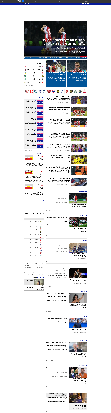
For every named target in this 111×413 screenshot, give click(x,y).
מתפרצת (83, 57)
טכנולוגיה (43, 1)
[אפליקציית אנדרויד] (28, 4)
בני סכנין (26, 263)
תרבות (67, 1)
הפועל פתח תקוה (27, 267)
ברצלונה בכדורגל (40, 265)
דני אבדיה (48, 20)
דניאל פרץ (37, 20)
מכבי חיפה (66, 20)
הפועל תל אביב (60, 20)
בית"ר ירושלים (53, 20)
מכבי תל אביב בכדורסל (28, 272)
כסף (60, 1)
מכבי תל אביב (76, 20)
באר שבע (71, 20)
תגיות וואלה (41, 261)
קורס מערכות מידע (30, 285)
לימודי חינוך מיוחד (39, 285)
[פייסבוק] (23, 4)
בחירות (71, 1)
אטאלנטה (41, 263)
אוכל (56, 1)
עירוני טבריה (36, 274)
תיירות (48, 1)
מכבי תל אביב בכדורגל (38, 272)
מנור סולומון (43, 20)
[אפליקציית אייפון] (27, 4)
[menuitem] (79, 1)
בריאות (52, 1)
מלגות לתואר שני (30, 287)
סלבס (63, 1)
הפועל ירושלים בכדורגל (39, 267)
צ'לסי (33, 274)
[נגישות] (2, 1)
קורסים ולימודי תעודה (29, 289)
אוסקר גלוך (26, 20)
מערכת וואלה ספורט (60, 102)
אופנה (38, 1)
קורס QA (41, 287)
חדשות (80, 1)
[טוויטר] (25, 4)
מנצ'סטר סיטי (41, 274)
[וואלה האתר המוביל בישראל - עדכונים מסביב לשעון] (85, 1)
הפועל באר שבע (28, 265)
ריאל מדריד (30, 274)
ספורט (76, 1)
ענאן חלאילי (32, 20)
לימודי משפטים (40, 289)
